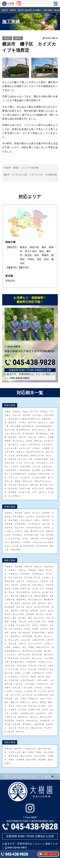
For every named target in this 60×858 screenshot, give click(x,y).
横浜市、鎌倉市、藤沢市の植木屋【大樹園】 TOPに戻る (27, 776)
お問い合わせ (49, 854)
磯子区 (18, 38)
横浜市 (7, 38)
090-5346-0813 (19, 378)
